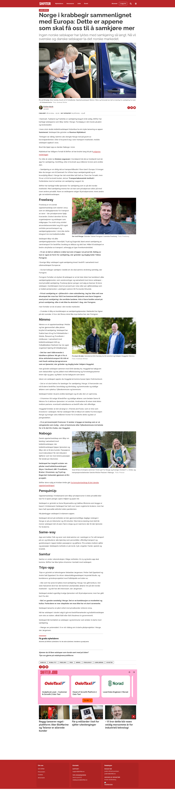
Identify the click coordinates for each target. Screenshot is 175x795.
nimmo (78, 662)
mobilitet (53, 662)
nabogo (43, 662)
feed (71, 662)
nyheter (109, 662)
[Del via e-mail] (134, 107)
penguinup (88, 662)
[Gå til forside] (45, 3)
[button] (129, 672)
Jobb (79, 3)
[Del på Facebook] (128, 107)
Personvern (41, 772)
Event (86, 3)
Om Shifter (41, 769)
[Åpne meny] (136, 3)
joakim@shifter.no (110, 774)
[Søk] (131, 4)
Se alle (86, 700)
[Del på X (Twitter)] (131, 107)
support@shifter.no (78, 771)
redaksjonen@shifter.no (80, 780)
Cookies (40, 775)
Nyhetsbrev (59, 3)
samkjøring (99, 662)
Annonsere (70, 3)
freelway (63, 662)
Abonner (114, 3)
